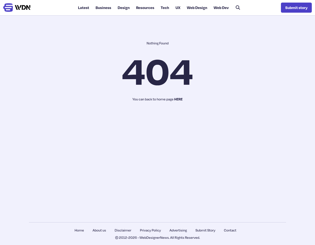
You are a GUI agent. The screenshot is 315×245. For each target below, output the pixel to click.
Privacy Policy (150, 230)
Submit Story (205, 230)
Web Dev (221, 7)
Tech (165, 7)
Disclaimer (123, 230)
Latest (83, 7)
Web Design (197, 7)
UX (178, 7)
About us (99, 230)
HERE (178, 99)
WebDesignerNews (154, 237)
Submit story (296, 7)
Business (103, 7)
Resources (145, 7)
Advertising (178, 230)
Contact (230, 230)
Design (124, 7)
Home (79, 230)
